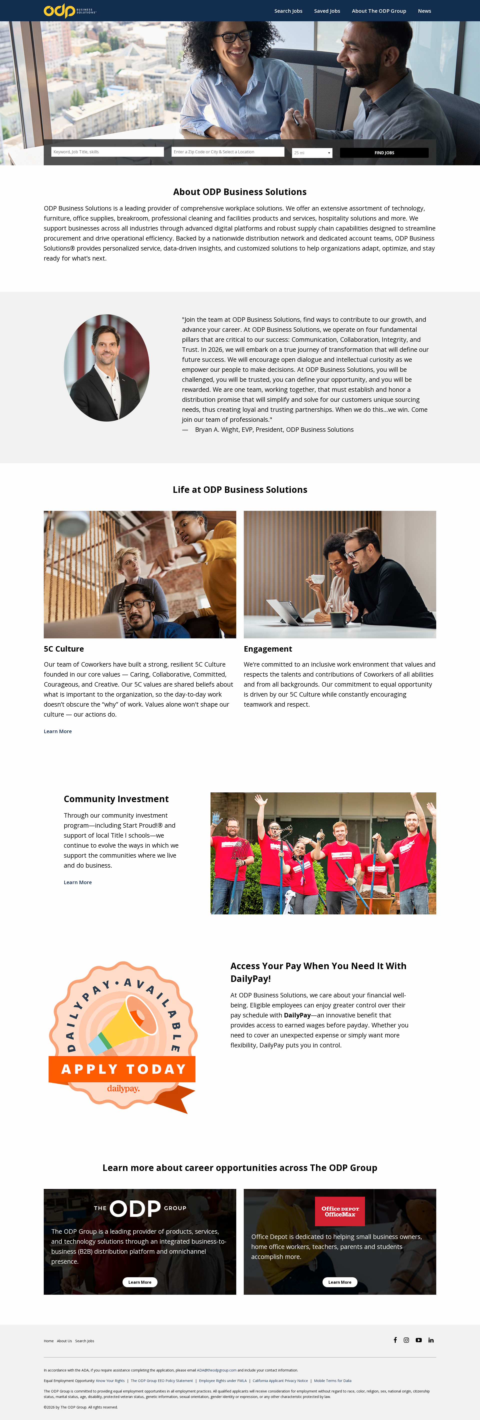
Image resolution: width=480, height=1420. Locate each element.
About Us (64, 1340)
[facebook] (395, 1339)
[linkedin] (431, 1339)
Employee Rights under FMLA (223, 1380)
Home (49, 1340)
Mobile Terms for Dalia (333, 1380)
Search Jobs (288, 11)
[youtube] (419, 1339)
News (424, 11)
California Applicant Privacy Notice (280, 1380)
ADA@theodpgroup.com (216, 1370)
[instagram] (406, 1339)
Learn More (58, 731)
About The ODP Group (379, 11)
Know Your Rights (110, 1380)
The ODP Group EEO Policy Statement (162, 1380)
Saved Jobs (327, 11)
